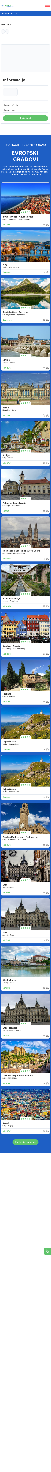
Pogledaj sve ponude (25, 1142)
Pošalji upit (25, 118)
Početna (5, 13)
